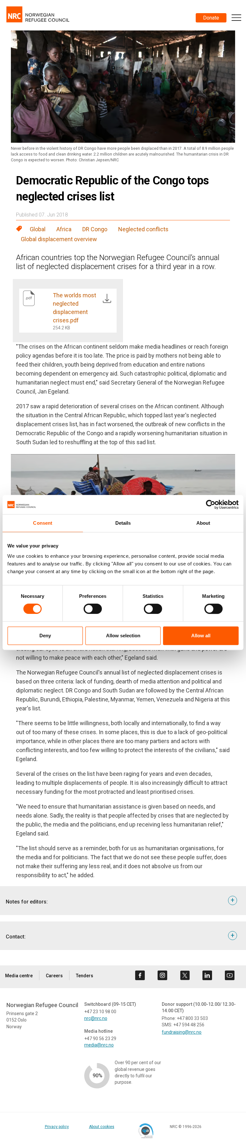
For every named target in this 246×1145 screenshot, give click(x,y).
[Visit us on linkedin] (207, 975)
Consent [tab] (42, 523)
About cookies (101, 1126)
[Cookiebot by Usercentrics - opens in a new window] (211, 504)
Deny (45, 635)
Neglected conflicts (143, 229)
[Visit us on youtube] (229, 975)
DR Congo (94, 229)
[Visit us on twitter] (185, 975)
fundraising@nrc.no (181, 1032)
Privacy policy (57, 1126)
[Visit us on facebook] (140, 975)
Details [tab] (123, 523)
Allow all (200, 635)
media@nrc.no (99, 1044)
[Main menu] (236, 17)
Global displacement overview (59, 239)
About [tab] (203, 523)
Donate (211, 18)
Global (37, 229)
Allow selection (123, 635)
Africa (63, 229)
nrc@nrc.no (95, 1018)
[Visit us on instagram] (162, 975)
